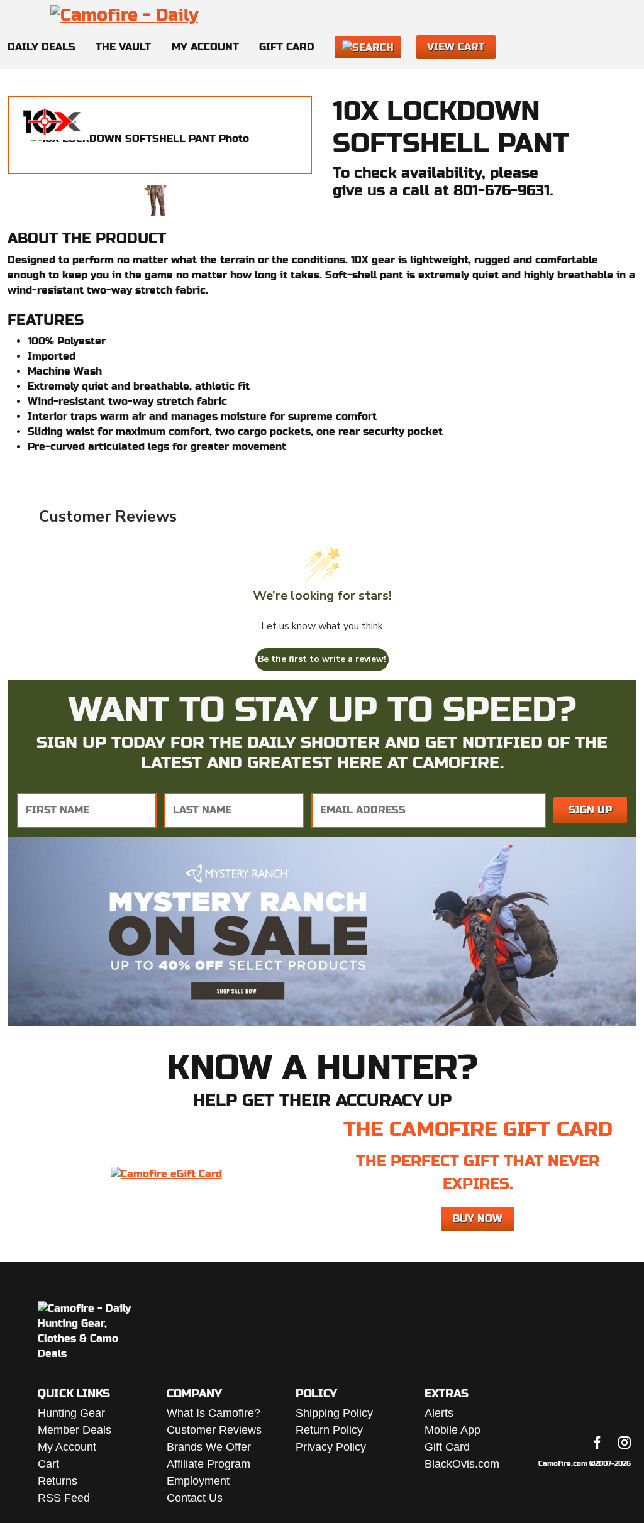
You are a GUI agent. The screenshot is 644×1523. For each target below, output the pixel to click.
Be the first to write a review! (322, 659)
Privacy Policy (331, 1447)
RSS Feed (64, 1498)
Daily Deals (41, 47)
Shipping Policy (334, 1413)
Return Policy (329, 1430)
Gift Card (286, 47)
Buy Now (477, 1218)
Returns (57, 1481)
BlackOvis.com (462, 1464)
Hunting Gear (71, 1413)
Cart (48, 1464)
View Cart (456, 47)
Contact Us (195, 1498)
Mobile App (452, 1430)
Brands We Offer (209, 1447)
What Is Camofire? (213, 1413)
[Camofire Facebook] (597, 1442)
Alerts (439, 1413)
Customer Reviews (214, 1430)
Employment (198, 1481)
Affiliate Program (208, 1464)
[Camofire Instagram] (624, 1442)
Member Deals (74, 1430)
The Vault (123, 47)
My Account (205, 47)
